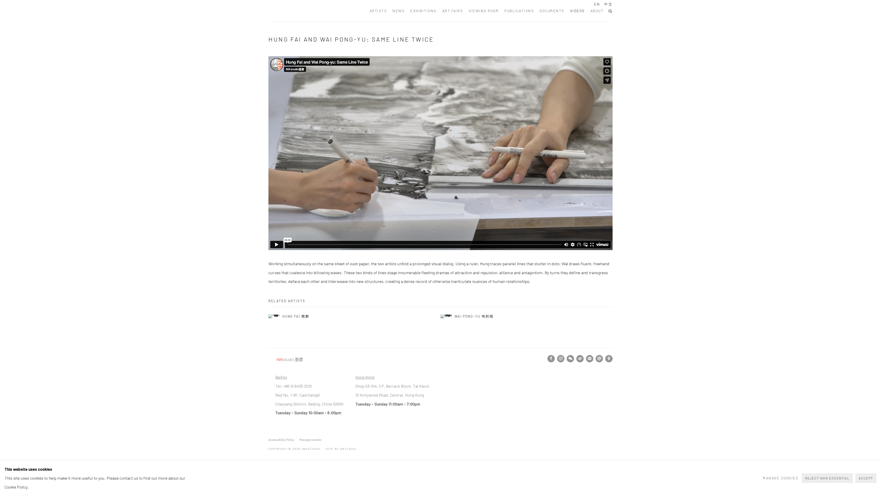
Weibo (580, 358)
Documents (552, 10)
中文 (608, 4)
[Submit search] (610, 10)
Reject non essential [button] (827, 478)
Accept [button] (866, 478)
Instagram (560, 358)
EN (597, 4)
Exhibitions (423, 10)
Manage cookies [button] (310, 440)
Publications (519, 10)
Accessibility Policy (281, 440)
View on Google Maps (609, 358)
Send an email (599, 358)
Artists (378, 10)
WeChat (570, 358)
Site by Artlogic (341, 449)
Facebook (551, 358)
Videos (577, 10)
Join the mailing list (589, 358)
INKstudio (291, 11)
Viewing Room (484, 10)
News (399, 10)
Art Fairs (452, 10)
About (597, 10)
